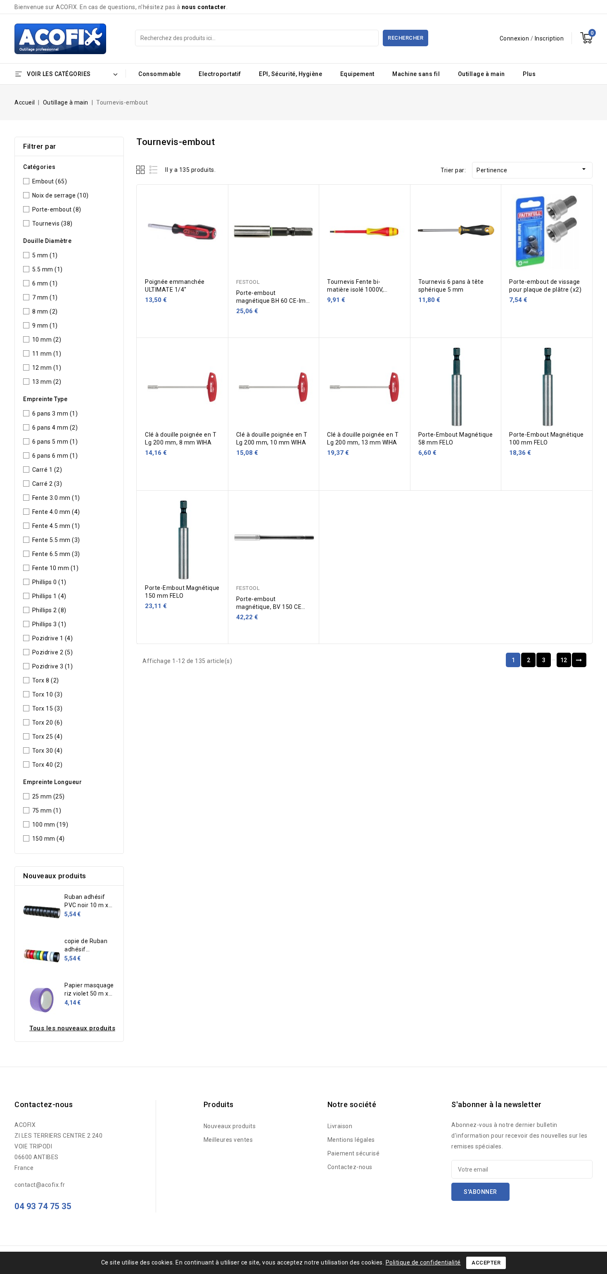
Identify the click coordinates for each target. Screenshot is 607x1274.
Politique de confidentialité (423, 1262)
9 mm (45, 325)
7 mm (45, 297)
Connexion (515, 38)
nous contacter (204, 7)
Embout (49, 181)
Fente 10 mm (55, 568)
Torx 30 (47, 750)
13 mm (47, 381)
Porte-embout (56, 209)
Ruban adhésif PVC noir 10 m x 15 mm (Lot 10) (86, 905)
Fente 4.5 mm (56, 526)
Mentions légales (351, 1139)
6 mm (45, 283)
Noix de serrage (60, 195)
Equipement (357, 74)
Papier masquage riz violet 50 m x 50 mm (89, 993)
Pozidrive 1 (52, 638)
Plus (529, 74)
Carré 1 (47, 469)
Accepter (486, 1263)
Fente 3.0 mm (56, 497)
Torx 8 (45, 680)
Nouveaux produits (230, 1126)
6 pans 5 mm (55, 441)
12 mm (47, 367)
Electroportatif (220, 74)
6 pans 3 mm (55, 413)
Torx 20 (47, 722)
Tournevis (52, 223)
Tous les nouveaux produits (72, 1028)
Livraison (340, 1126)
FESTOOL (248, 282)
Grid (141, 169)
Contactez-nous (349, 1167)
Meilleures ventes (228, 1139)
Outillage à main (481, 74)
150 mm (48, 838)
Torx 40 (47, 764)
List (154, 169)
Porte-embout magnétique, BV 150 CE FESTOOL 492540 (269, 607)
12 (563, 660)
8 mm (45, 311)
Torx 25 (47, 736)
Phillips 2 (49, 610)
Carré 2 (47, 483)
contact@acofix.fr (39, 1184)
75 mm (47, 810)
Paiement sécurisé (353, 1153)
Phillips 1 (49, 596)
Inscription (549, 38)
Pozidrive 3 (52, 666)
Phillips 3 (49, 624)
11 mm (47, 353)
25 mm (48, 796)
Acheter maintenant (214, 203)
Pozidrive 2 (52, 652)
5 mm (45, 255)
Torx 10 (47, 694)
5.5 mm (47, 269)
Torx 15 (47, 708)
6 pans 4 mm (55, 427)
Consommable (159, 74)
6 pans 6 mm (55, 455)
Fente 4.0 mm (56, 512)
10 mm (47, 339)
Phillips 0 (49, 582)
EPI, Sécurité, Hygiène (290, 74)
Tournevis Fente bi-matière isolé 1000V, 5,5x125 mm (355, 289)
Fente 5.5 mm (56, 540)
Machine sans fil (416, 74)
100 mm (50, 824)
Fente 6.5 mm (56, 554)
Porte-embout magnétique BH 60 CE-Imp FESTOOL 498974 (273, 301)
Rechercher (405, 38)
